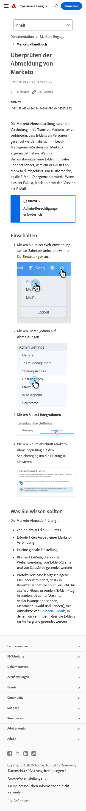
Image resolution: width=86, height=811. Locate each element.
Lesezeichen (22, 91)
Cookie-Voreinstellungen (26, 778)
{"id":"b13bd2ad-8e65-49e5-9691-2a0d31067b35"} (41, 108)
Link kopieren (45, 91)
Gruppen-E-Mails (52, 611)
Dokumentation (22, 36)
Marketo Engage (52, 36)
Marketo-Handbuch (32, 44)
